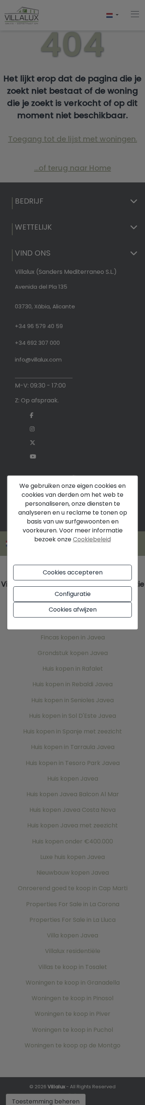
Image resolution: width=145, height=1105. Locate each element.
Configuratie (73, 594)
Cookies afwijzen (73, 609)
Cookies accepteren (73, 572)
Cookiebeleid (92, 539)
